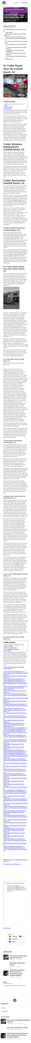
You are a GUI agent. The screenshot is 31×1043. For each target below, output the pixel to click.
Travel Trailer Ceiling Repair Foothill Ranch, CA (13, 747)
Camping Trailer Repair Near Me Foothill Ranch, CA (14, 676)
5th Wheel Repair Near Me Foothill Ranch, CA (15, 793)
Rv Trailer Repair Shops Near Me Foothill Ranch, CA (14, 733)
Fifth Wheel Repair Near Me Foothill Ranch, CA (15, 684)
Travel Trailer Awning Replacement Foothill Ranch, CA (15, 673)
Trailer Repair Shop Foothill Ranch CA (15, 985)
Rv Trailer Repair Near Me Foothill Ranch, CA (15, 713)
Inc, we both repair (16, 200)
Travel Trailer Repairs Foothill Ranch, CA (14, 694)
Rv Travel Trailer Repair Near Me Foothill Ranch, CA (14, 741)
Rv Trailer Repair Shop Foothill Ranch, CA (14, 704)
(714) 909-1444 (8, 107)
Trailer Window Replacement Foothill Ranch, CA (13, 784)
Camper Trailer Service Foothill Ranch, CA (15, 736)
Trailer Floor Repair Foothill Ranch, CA (14, 671)
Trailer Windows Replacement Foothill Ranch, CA (14, 833)
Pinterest (14, 939)
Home (16, 2)
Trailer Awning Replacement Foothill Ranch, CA (13, 721)
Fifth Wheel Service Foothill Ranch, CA (13, 750)
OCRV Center (9, 32)
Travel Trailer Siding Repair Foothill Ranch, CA (15, 695)
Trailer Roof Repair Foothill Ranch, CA (14, 839)
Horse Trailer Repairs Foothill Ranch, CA (14, 759)
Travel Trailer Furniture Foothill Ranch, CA (15, 686)
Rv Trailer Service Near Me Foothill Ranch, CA (15, 767)
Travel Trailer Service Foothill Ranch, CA (14, 682)
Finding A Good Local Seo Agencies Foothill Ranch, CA (15, 860)
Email (13, 941)
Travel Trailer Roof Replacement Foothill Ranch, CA (14, 710)
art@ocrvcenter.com (13, 649)
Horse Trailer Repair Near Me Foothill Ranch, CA (14, 796)
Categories (25, 2)
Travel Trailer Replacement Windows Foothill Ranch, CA (13, 667)
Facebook (14, 936)
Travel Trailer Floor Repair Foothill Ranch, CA (15, 718)
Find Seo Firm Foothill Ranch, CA (12, 864)
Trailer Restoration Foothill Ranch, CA (15, 37)
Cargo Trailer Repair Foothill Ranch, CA (14, 731)
